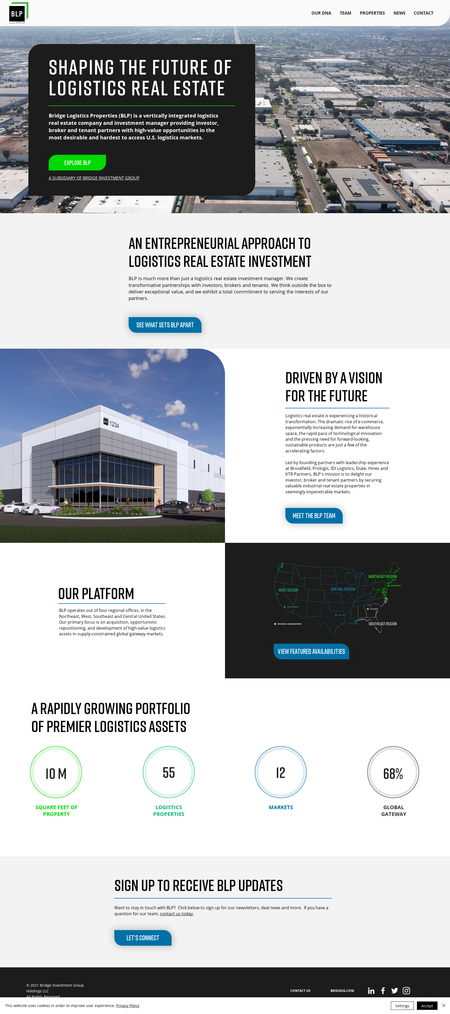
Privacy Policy (127, 1005)
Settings (402, 1005)
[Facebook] (383, 990)
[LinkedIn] (371, 990)
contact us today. (177, 914)
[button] (143, 938)
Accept (427, 1005)
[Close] (444, 1005)
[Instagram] (406, 990)
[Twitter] (394, 990)
